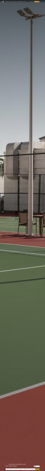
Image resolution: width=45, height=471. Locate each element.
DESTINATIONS (7, 1)
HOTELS (10, 1)
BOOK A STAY (36, 1)
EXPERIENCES (13, 1)
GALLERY (37, 466)
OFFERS (17, 1)
